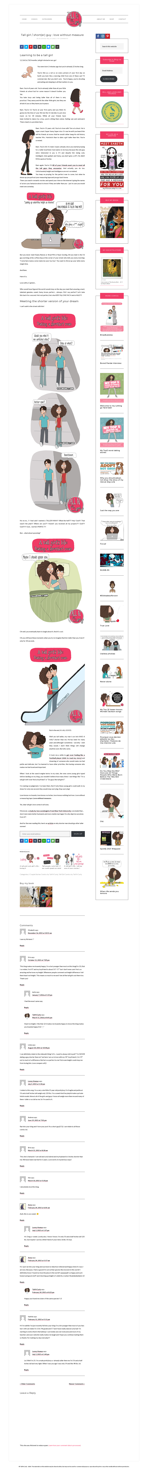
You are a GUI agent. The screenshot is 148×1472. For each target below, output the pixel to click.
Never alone (105, 682)
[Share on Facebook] (22, 47)
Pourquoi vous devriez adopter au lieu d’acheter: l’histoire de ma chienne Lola (110, 740)
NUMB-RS (104, 570)
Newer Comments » (77, 1384)
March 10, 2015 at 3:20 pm (38, 1181)
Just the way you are (109, 510)
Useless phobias (107, 654)
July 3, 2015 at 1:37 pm (40, 1230)
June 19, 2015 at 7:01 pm (37, 1120)
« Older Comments (27, 1384)
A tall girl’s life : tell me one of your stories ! (73, 867)
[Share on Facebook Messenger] (48, 47)
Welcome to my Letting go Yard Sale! (111, 407)
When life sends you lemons (109, 892)
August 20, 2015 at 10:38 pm (39, 1048)
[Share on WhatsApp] (44, 47)
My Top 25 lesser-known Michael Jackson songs (111, 711)
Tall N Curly (36, 1015)
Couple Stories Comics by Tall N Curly (44, 874)
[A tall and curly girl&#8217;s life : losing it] (30, 859)
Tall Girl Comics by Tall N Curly (70, 874)
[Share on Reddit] (57, 47)
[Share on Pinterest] (31, 47)
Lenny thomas (33, 1081)
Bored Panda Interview (110, 363)
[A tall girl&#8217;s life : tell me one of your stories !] (74, 859)
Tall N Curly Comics (74, 19)
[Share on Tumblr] (35, 47)
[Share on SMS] (53, 47)
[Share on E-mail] (39, 47)
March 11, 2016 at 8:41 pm (42, 1018)
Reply (22, 945)
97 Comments (63, 38)
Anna (30, 1205)
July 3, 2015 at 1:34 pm (36, 1084)
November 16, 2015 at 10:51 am (40, 933)
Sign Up (78, 834)
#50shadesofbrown (109, 596)
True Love (104, 626)
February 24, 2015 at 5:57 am (39, 1260)
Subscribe (109, 79)
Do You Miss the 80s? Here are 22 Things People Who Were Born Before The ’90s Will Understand (111, 775)
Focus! (103, 544)
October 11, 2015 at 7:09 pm (39, 960)
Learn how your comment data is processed (65, 1445)
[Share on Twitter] (26, 47)
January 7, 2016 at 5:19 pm (42, 995)
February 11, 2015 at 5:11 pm (39, 1319)
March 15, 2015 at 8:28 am (38, 1150)
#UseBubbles (106, 335)
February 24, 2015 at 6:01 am (39, 1208)
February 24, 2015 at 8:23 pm (43, 1292)
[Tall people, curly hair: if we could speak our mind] (52, 859)
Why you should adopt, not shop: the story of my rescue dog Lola (111, 480)
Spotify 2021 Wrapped (110, 849)
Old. (102, 821)
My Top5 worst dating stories (110, 451)
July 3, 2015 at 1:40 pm (40, 1354)
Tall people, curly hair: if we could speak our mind (51, 867)
